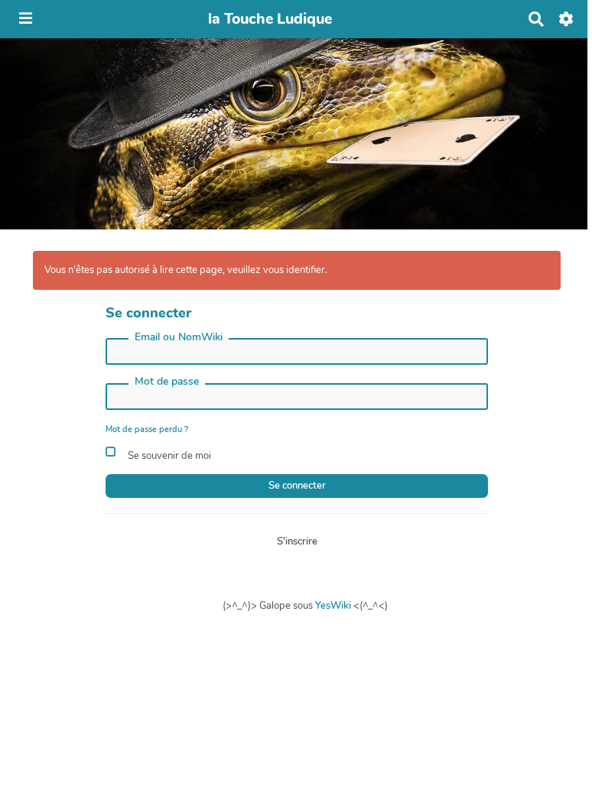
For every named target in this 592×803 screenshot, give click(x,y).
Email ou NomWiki (179, 337)
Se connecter (297, 486)
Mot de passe (167, 381)
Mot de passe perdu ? (147, 429)
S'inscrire (297, 541)
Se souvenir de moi (168, 456)
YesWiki (333, 606)
